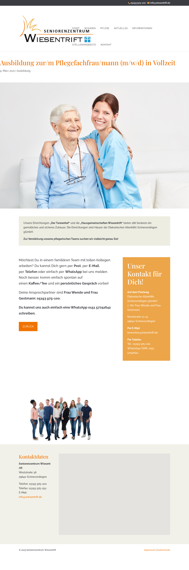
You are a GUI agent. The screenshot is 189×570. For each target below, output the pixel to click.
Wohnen (90, 28)
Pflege (104, 28)
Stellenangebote (84, 44)
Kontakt (106, 44)
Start (76, 28)
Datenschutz (163, 550)
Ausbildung (23, 70)
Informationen (142, 28)
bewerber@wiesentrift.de (142, 332)
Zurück (28, 326)
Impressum (149, 550)
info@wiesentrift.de (30, 496)
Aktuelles (121, 28)
